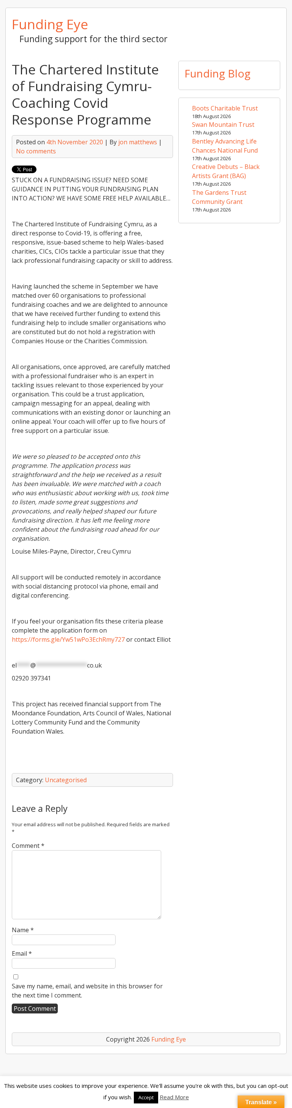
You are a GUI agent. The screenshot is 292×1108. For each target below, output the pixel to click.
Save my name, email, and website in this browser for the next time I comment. (87, 990)
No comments (36, 151)
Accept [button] (146, 1097)
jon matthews (137, 142)
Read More (174, 1097)
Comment (28, 845)
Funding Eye (50, 24)
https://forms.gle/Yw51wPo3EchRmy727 (68, 639)
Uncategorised (66, 780)
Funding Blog (217, 73)
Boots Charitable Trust (225, 108)
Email (22, 953)
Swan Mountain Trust (223, 124)
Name (23, 930)
